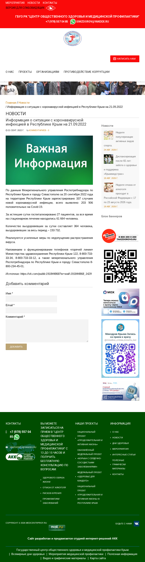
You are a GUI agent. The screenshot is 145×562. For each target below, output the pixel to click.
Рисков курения (52, 493)
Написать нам (126, 58)
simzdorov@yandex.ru (92, 21)
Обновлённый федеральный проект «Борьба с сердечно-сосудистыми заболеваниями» (89, 458)
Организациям (47, 72)
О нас (10, 72)
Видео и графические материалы (64, 558)
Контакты (50, 2)
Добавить (16, 346)
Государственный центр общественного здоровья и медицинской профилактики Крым (72, 549)
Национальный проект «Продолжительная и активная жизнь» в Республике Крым (90, 494)
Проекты (25, 72)
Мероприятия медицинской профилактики (76, 554)
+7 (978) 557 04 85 (57, 21)
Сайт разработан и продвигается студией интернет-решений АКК (72, 538)
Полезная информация (122, 554)
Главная (11, 102)
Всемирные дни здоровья (28, 554)
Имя (8, 293)
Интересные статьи (124, 454)
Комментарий (14, 316)
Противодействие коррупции (87, 72)
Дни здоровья (120, 443)
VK (136, 523)
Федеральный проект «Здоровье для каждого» (89, 476)
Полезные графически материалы (119, 464)
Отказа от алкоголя (54, 487)
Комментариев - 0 (39, 130)
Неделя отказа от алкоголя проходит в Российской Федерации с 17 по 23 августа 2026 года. (120, 193)
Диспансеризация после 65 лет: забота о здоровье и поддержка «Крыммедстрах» (120, 165)
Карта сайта (98, 558)
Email (9, 305)
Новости (34, 2)
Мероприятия (15, 2)
